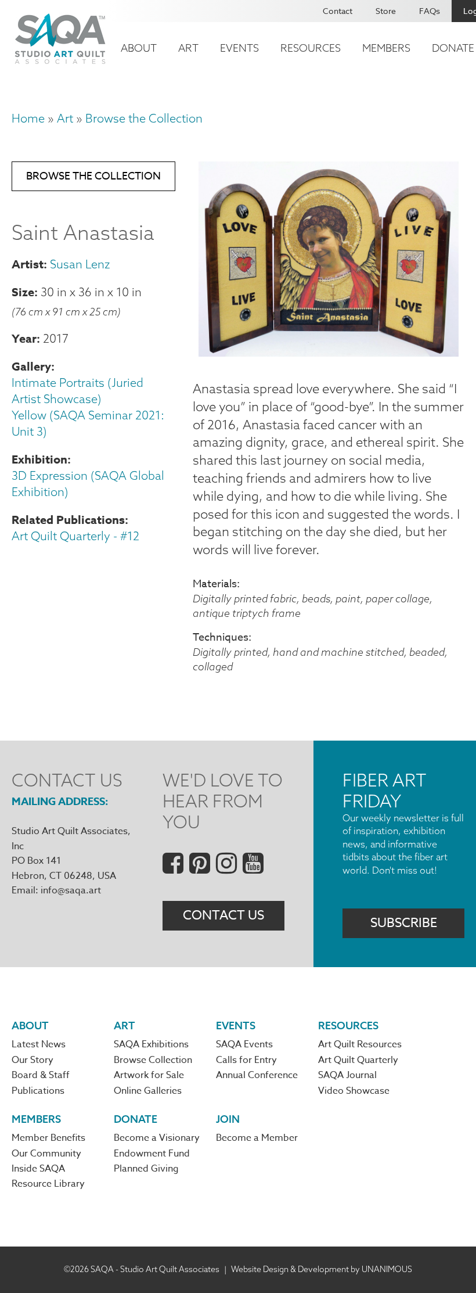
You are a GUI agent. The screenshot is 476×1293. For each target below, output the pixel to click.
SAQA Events (244, 1044)
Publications (38, 1091)
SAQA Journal (347, 1075)
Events (239, 48)
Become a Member (257, 1138)
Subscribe (403, 923)
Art (188, 48)
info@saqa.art (71, 890)
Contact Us (223, 915)
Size (23, 292)
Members (386, 48)
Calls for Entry (246, 1060)
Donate (135, 1119)
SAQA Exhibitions (151, 1044)
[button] (329, 352)
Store (386, 10)
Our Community (46, 1154)
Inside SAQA (38, 1169)
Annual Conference (257, 1075)
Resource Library (48, 1184)
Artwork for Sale (149, 1075)
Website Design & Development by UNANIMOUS (321, 1269)
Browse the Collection (144, 118)
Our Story (32, 1060)
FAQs (429, 10)
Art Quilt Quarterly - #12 (75, 536)
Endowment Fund (152, 1154)
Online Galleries (148, 1091)
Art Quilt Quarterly (358, 1060)
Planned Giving (146, 1169)
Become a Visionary (157, 1138)
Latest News (39, 1044)
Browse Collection (153, 1060)
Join (228, 1119)
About (139, 48)
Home (28, 118)
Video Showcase (354, 1091)
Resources (310, 48)
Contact (337, 10)
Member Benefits (48, 1138)
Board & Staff (41, 1075)
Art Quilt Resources (360, 1044)
